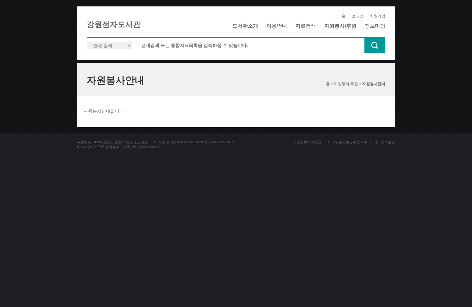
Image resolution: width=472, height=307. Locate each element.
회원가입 (377, 16)
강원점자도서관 (114, 24)
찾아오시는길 (384, 142)
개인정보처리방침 (307, 142)
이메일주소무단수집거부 (347, 142)
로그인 (357, 16)
